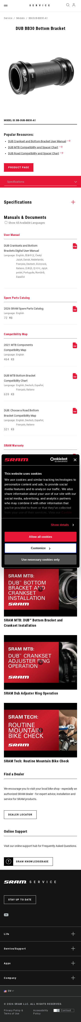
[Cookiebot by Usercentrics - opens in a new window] (51, 459)
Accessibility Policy (40, 1012)
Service (40, 5)
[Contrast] (57, 1010)
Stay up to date (20, 899)
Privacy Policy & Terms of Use (13, 1012)
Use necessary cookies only (40, 559)
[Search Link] (67, 6)
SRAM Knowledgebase (32, 861)
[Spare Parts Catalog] (75, 310)
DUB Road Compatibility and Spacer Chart (33, 153)
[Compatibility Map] (75, 347)
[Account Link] (73, 5)
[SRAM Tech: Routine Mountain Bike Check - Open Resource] (40, 730)
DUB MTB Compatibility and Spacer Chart (33, 147)
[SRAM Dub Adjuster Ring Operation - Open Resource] (40, 662)
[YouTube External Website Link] (6, 915)
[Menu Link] (5, 6)
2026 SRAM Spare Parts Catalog (23, 313)
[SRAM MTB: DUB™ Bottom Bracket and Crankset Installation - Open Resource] (40, 589)
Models (20, 18)
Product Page (18, 167)
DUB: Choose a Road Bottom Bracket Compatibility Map (24, 420)
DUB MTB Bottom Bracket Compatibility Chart (24, 385)
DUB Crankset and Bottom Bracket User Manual (37, 141)
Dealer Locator (20, 814)
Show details (60, 524)
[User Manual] (75, 248)
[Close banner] (75, 459)
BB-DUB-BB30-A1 (38, 18)
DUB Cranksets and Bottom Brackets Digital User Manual (25, 261)
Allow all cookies (40, 536)
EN (9, 991)
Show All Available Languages (26, 222)
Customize (38, 548)
